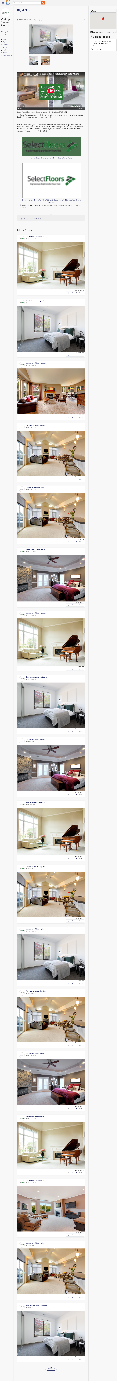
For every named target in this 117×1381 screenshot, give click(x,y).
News (5, 53)
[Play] (18, 108)
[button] (51, 90)
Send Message (7, 55)
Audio (5, 47)
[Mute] (81, 108)
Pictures (5, 44)
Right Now (6, 42)
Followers (6, 50)
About (4, 39)
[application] (51, 91)
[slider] (50, 108)
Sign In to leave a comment (32, 218)
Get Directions (111, 32)
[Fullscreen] (83, 108)
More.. (81, 292)
